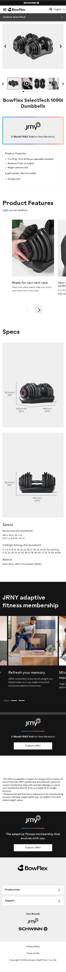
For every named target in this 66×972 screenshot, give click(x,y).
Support (10, 900)
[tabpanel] (13, 84)
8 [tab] (43, 92)
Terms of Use (33, 953)
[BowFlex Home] (20, 9)
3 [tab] (29, 92)
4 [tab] (32, 92)
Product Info (12, 889)
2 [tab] (27, 92)
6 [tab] (38, 92)
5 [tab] (35, 92)
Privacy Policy (33, 947)
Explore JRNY (33, 746)
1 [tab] (24, 92)
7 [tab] (40, 92)
